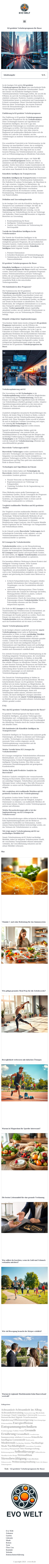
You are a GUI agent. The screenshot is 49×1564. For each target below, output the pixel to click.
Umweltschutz (33, 1459)
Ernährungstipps (6, 1431)
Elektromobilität (6, 1423)
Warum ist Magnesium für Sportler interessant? (21, 1129)
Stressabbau (25, 1455)
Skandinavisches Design (9, 1455)
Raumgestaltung (32, 1448)
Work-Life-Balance (42, 1462)
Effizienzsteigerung (23, 1420)
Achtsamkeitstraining (12, 1412)
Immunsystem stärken (11, 1437)
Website (9, 1552)
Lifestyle (9, 1538)
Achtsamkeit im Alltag (28, 1409)
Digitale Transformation (26, 1417)
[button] (25, 21)
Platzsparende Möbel (17, 1449)
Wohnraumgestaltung (24, 1461)
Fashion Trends (18, 1431)
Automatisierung (29, 1413)
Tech (6, 1469)
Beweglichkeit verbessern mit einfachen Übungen (22, 1060)
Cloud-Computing (18, 1415)
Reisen (8, 1543)
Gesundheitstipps (34, 1434)
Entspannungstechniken (19, 1426)
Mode (8, 1540)
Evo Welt (9, 1531)
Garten (9, 1536)
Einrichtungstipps (40, 1420)
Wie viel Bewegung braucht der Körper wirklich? (22, 1331)
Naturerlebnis (29, 1446)
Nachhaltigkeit (16, 1445)
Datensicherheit (8, 1417)
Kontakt (9, 1550)
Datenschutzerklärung (15, 1555)
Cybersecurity (32, 1415)
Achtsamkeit (8, 1409)
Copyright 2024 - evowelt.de (24, 1562)
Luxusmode (19, 1439)
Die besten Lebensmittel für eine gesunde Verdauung (23, 1197)
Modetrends (8, 1442)
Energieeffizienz (23, 1423)
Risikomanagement (7, 1452)
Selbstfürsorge (25, 1451)
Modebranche (30, 1440)
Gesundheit (22, 1433)
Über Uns (10, 1548)
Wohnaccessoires (6, 1462)
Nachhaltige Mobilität (23, 1443)
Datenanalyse (42, 1415)
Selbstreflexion (40, 1452)
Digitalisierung (7, 1420)
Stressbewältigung (14, 1458)
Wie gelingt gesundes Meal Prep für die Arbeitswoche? (24, 991)
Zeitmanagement (6, 1464)
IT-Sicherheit (26, 1437)
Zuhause (9, 1533)
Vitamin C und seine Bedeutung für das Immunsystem (24, 922)
